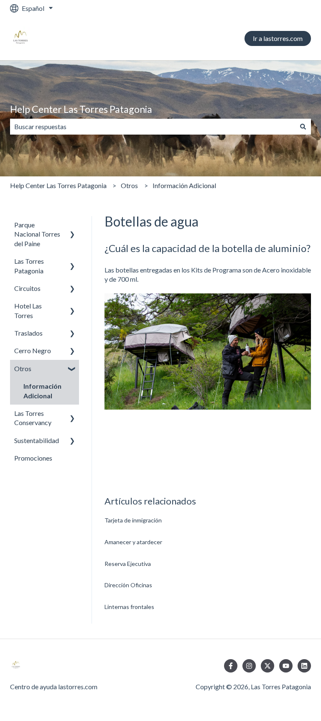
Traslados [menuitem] (28, 333)
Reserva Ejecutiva (127, 563)
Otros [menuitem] (22, 368)
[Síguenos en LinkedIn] (304, 666)
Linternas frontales (129, 606)
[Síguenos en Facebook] (230, 666)
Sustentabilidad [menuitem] (36, 440)
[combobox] (152, 127)
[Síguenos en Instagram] (249, 666)
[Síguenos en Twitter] (267, 666)
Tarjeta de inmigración (133, 520)
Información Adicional (184, 185)
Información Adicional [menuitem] (42, 390)
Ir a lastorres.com (278, 38)
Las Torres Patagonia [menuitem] (29, 265)
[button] (72, 225)
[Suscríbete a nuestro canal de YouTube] (286, 666)
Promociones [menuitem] (33, 458)
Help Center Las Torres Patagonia (81, 109)
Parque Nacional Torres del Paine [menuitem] (37, 234)
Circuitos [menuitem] (27, 288)
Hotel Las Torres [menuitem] (28, 310)
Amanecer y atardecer (133, 541)
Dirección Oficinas (128, 585)
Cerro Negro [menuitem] (32, 350)
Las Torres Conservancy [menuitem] (32, 417)
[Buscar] (303, 127)
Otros (129, 185)
